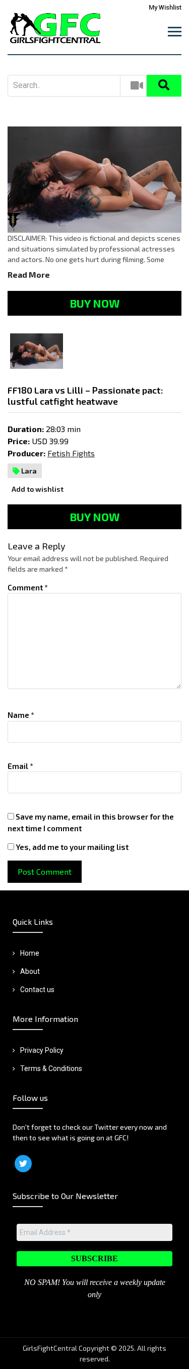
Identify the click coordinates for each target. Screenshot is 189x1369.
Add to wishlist (37, 489)
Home (29, 953)
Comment (28, 587)
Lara (28, 470)
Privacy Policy (42, 1050)
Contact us (37, 990)
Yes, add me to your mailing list (71, 846)
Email (20, 766)
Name (21, 714)
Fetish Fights (71, 453)
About (30, 971)
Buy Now (94, 303)
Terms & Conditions (51, 1068)
